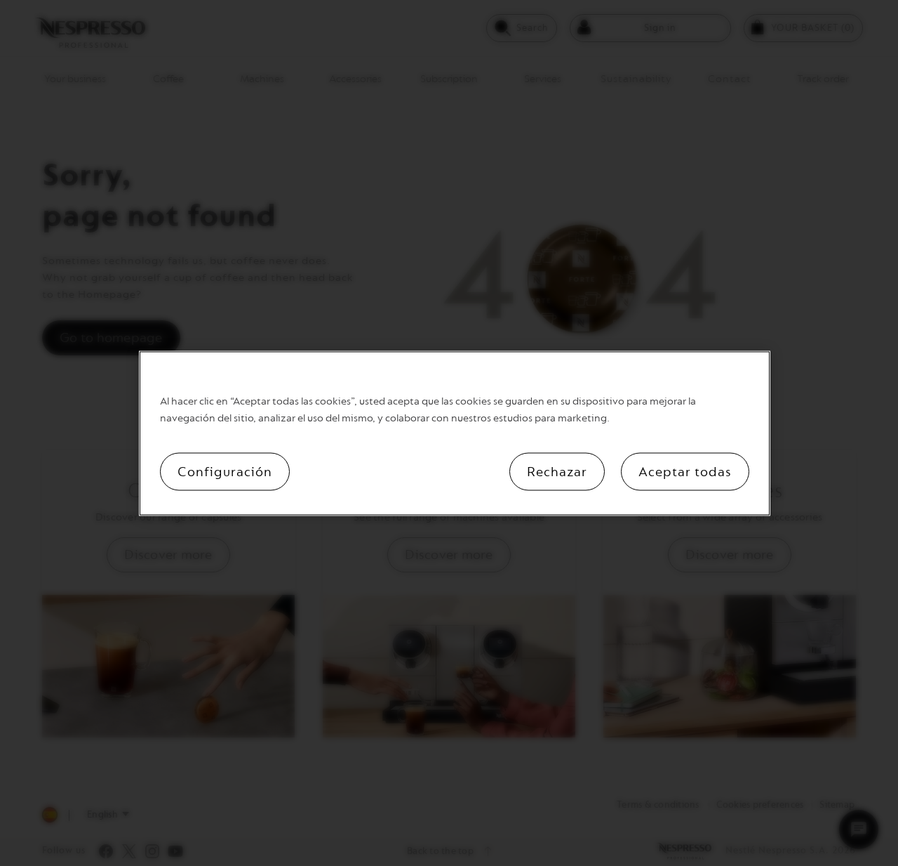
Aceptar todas (685, 471)
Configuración (224, 471)
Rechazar (557, 471)
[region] (454, 433)
